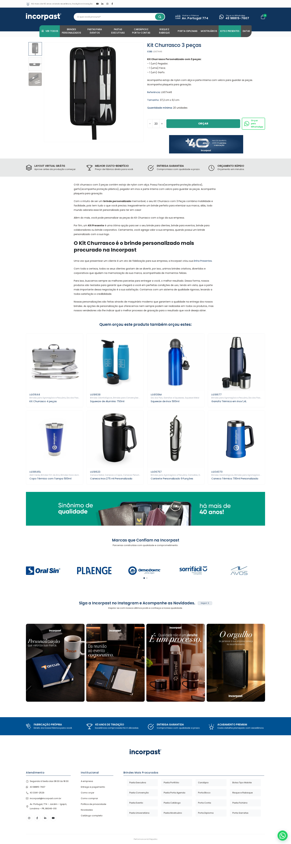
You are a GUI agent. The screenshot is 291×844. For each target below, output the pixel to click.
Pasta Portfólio (171, 782)
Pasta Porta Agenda (174, 792)
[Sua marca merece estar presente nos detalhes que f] (55, 663)
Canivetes (193, 475)
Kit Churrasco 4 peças (43, 401)
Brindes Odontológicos (101, 397)
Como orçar (87, 792)
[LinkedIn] (102, 3)
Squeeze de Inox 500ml (165, 401)
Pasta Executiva (137, 782)
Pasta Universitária (139, 812)
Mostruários (209, 31)
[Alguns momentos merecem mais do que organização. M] (115, 663)
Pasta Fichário (240, 802)
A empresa (87, 781)
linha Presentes (203, 261)
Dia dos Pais (72, 397)
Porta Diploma (206, 812)
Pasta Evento (136, 802)
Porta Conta (204, 802)
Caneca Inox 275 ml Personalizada (111, 478)
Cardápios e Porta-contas (141, 31)
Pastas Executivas (118, 31)
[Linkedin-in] (45, 818)
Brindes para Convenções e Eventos (130, 397)
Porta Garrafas (240, 812)
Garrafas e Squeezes (174, 397)
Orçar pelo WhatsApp (257, 123)
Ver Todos (51, 31)
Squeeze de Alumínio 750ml (107, 401)
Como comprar (89, 798)
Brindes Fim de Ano (50, 475)
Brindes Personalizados (71, 31)
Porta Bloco (204, 792)
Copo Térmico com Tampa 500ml (50, 478)
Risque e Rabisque (164, 31)
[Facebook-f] (37, 818)
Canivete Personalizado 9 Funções (172, 478)
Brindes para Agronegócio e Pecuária (47, 397)
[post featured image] (54, 362)
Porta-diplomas (187, 31)
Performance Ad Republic (145, 839)
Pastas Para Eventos (94, 31)
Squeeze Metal (192, 397)
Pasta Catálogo (172, 802)
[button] (44, 92)
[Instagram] (107, 3)
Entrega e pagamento (93, 786)
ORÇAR (203, 123)
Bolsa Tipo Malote (242, 782)
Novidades (87, 809)
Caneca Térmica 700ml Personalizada (234, 478)
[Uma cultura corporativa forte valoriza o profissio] (236, 663)
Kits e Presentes (229, 31)
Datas (246, 31)
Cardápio (203, 782)
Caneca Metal (97, 475)
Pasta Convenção (139, 792)
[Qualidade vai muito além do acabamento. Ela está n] (175, 663)
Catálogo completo (92, 815)
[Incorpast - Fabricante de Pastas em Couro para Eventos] (43, 16)
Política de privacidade (93, 804)
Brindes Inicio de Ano (71, 475)
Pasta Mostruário (173, 812)
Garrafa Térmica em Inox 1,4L (229, 401)
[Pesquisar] (160, 17)
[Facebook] (112, 3)
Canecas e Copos (113, 475)
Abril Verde (34, 475)
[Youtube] (97, 3)
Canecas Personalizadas (135, 475)
